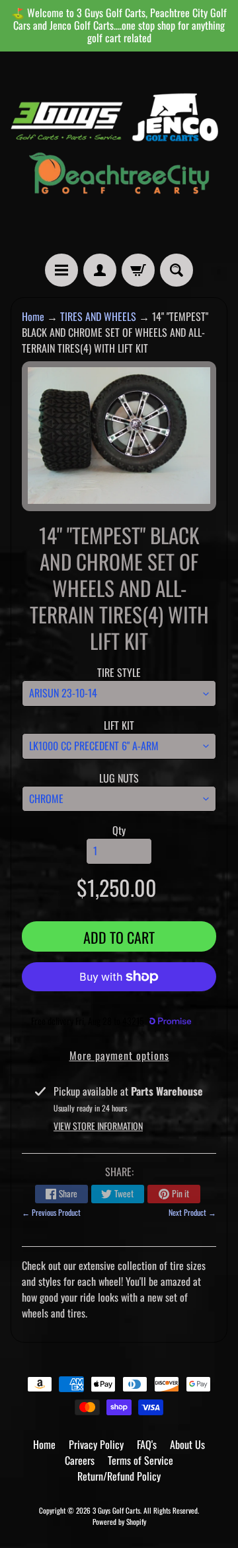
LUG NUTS (119, 778)
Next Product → (192, 1212)
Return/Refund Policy (119, 1476)
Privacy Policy (96, 1444)
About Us (187, 1444)
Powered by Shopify (119, 1521)
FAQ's (147, 1444)
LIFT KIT (119, 725)
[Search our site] (176, 270)
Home (33, 316)
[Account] (99, 270)
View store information (98, 1126)
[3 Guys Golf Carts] (119, 153)
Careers (80, 1460)
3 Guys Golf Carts (116, 1510)
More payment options (119, 1055)
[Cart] (138, 270)
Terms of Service (140, 1460)
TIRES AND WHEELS (98, 316)
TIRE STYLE (119, 672)
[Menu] (61, 270)
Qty (119, 830)
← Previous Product (51, 1212)
